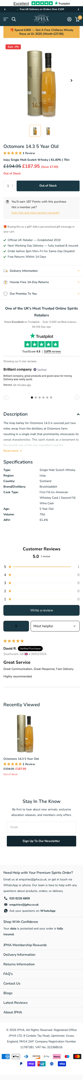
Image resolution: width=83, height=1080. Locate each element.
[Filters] (16, 626)
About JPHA (12, 1012)
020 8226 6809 (19, 898)
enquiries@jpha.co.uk (24, 905)
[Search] (14, 19)
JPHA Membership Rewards (25, 945)
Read (11, 451)
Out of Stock (48, 186)
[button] (4, 9)
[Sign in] (69, 19)
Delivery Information (19, 954)
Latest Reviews (15, 1002)
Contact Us (11, 983)
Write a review (41, 610)
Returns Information (19, 964)
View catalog (5, 19)
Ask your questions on (32, 911)
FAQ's (8, 974)
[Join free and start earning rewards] (35, 213)
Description (15, 414)
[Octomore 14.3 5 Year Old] (25, 732)
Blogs (8, 993)
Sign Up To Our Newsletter (42, 841)
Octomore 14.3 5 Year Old (21, 759)
